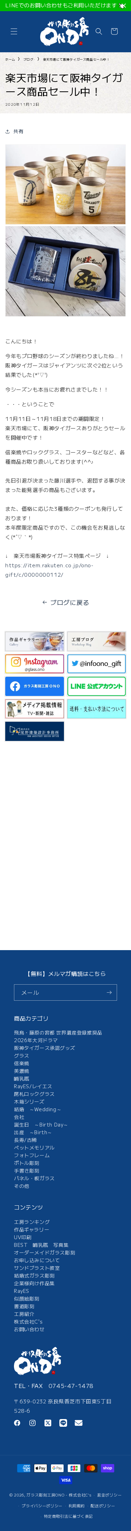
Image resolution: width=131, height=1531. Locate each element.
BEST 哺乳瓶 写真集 (41, 1244)
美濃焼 (21, 1070)
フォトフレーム (32, 1155)
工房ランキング (32, 1221)
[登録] (109, 992)
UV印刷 (22, 1237)
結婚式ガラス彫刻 (34, 1275)
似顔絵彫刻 (26, 1298)
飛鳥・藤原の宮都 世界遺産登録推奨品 (58, 1032)
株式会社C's (28, 1321)
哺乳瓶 (21, 1078)
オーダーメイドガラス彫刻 (44, 1252)
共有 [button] (18, 131)
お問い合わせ (29, 1329)
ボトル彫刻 (26, 1162)
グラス (21, 1055)
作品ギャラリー (31, 1229)
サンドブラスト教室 (37, 1267)
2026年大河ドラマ (36, 1040)
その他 (21, 1185)
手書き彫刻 (26, 1170)
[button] (14, 31)
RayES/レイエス (33, 1086)
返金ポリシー (109, 1495)
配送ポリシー (102, 1505)
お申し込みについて (37, 1260)
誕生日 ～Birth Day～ (41, 1124)
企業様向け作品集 (34, 1283)
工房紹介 (24, 1313)
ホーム (10, 59)
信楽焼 (21, 1063)
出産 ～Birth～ (33, 1132)
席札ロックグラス (34, 1093)
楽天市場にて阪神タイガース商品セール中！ (76, 59)
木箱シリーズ (29, 1101)
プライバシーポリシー (42, 1505)
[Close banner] (124, 6)
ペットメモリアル (34, 1147)
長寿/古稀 (25, 1139)
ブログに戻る (69, 602)
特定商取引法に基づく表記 (68, 1516)
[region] (65, 5)
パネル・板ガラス (34, 1178)
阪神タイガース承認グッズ (44, 1047)
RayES (21, 1290)
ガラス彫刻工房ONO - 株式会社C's (59, 1495)
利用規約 (76, 1505)
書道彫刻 (24, 1306)
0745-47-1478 (71, 1385)
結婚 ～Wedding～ (37, 1109)
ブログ (28, 59)
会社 (19, 1116)
